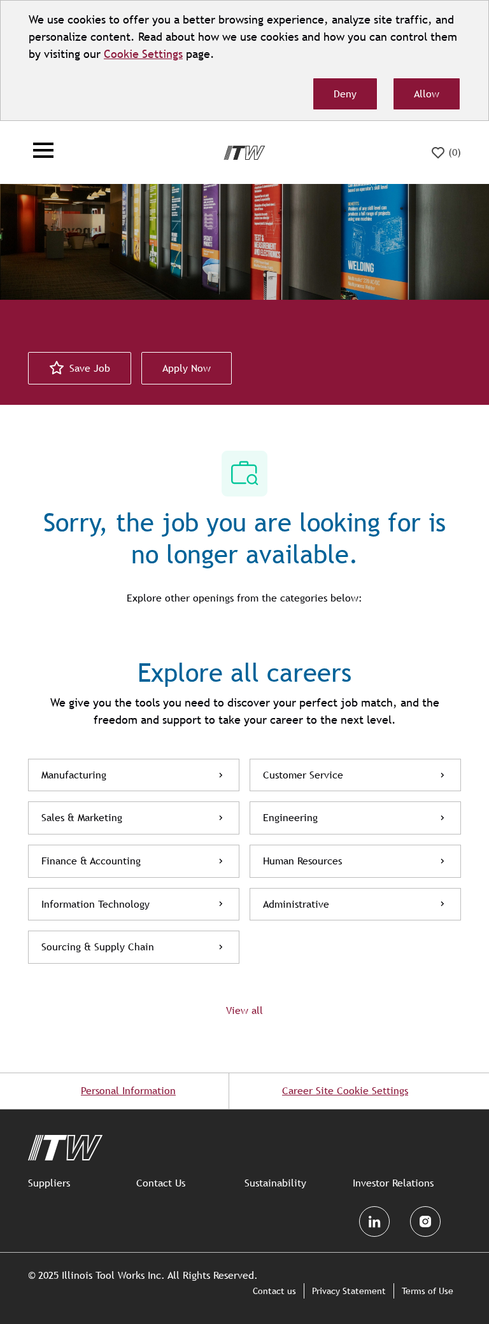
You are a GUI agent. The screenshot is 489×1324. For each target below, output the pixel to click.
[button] (244, 1010)
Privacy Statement (349, 1291)
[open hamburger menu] (43, 152)
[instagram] (425, 1221)
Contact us (274, 1291)
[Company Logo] (244, 152)
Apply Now (186, 368)
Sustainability (275, 1183)
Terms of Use (427, 1291)
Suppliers (49, 1183)
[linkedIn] (374, 1221)
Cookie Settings (143, 53)
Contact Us (160, 1183)
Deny (345, 94)
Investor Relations (393, 1183)
